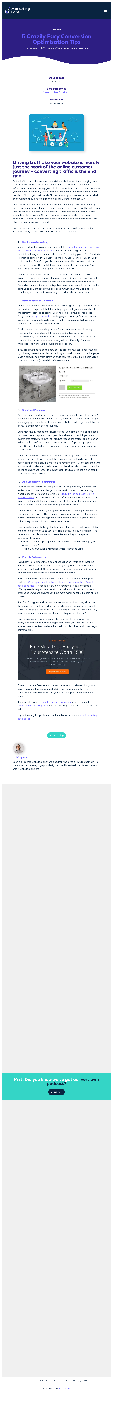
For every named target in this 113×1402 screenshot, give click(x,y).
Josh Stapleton (20, 757)
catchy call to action (40, 316)
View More (56, 1057)
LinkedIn (56, 1357)
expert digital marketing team (33, 705)
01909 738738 (56, 1330)
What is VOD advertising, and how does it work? (56, 1034)
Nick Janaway (51, 1038)
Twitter (57, 1352)
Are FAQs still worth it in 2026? (57, 868)
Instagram (56, 1347)
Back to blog (56, 735)
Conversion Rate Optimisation (41, 48)
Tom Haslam (51, 954)
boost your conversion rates (56, 702)
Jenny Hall (50, 873)
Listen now (56, 1092)
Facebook (56, 1342)
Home (26, 48)
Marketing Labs (65, 1388)
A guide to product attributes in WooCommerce (56, 949)
